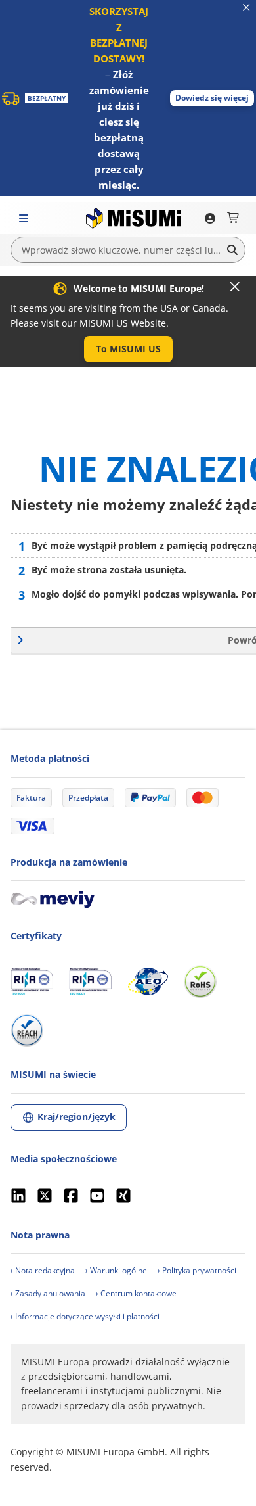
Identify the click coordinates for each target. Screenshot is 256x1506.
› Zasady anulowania (48, 1293)
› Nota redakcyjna (43, 1270)
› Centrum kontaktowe (136, 1293)
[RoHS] (200, 981)
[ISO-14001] (90, 981)
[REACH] (27, 1030)
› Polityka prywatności (197, 1270)
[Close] (234, 286)
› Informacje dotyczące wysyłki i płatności (85, 1316)
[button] (212, 98)
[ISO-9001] (32, 981)
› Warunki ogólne (116, 1270)
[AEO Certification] (147, 981)
